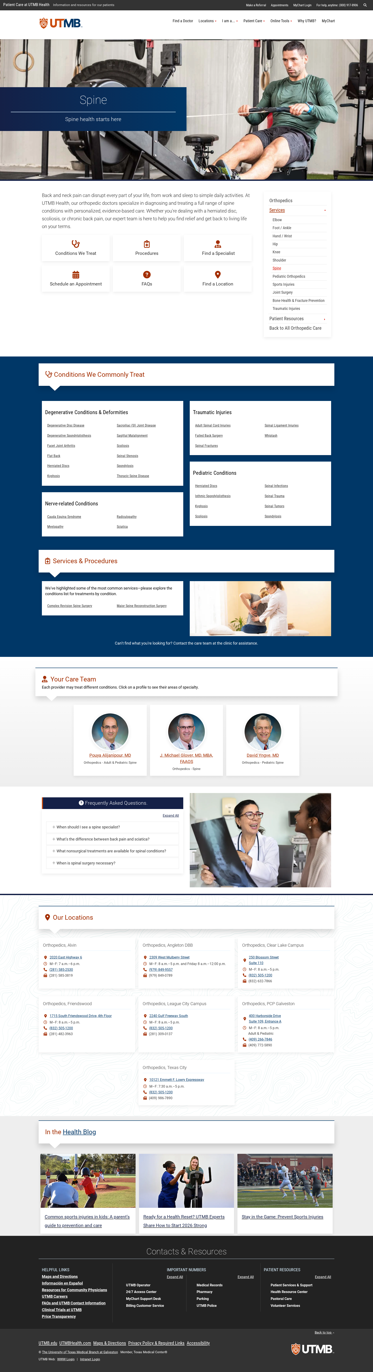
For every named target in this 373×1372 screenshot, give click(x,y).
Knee (277, 252)
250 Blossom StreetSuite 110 (264, 960)
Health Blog (79, 1132)
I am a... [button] (228, 21)
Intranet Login (90, 1359)
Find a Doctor (183, 21)
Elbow (278, 220)
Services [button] (277, 210)
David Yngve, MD (263, 755)
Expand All (171, 816)
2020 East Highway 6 (66, 957)
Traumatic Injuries (287, 308)
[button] (365, 5)
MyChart (328, 21)
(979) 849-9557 (161, 970)
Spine (277, 268)
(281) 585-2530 (61, 970)
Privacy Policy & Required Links (156, 1343)
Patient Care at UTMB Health (26, 4)
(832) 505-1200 (260, 975)
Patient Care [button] (252, 21)
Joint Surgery (283, 292)
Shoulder (279, 260)
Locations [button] (206, 21)
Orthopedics (280, 200)
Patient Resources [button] (287, 318)
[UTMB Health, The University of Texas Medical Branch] (312, 1350)
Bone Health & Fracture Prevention (299, 300)
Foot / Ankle (282, 228)
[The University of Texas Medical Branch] (61, 24)
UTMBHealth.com (75, 1343)
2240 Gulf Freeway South (168, 1016)
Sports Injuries (283, 284)
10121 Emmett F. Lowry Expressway (176, 1080)
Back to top (323, 1332)
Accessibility (198, 1343)
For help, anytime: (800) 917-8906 (337, 5)
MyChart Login (302, 5)
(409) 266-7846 (260, 1039)
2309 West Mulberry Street (169, 957)
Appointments (279, 5)
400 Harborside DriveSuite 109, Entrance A (265, 1018)
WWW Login (65, 1359)
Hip (275, 244)
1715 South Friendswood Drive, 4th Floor (81, 1016)
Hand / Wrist (282, 236)
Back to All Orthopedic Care (295, 328)
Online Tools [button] (279, 21)
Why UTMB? (307, 21)
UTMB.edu (48, 1343)
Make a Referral (256, 5)
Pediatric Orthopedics (289, 276)
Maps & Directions (109, 1343)
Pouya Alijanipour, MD (110, 755)
